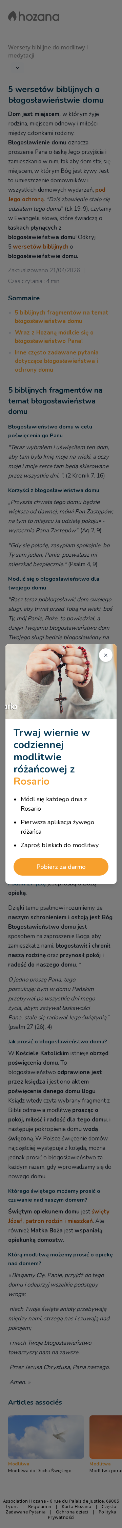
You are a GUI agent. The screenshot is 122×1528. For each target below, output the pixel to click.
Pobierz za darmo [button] (61, 867)
